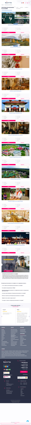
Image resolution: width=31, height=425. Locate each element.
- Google (21, 392)
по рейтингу (21, 7)
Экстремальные (13, 345)
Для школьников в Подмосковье (13, 335)
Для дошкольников (22, 329)
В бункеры (21, 341)
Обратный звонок (23, 371)
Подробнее (22, 32)
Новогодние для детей (14, 329)
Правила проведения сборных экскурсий (18, 354)
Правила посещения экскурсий (16, 353)
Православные (13, 334)
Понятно (15, 423)
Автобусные (3, 330)
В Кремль (3, 329)
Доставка (3, 353)
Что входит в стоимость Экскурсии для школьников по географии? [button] (12, 300)
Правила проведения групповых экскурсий (7, 354)
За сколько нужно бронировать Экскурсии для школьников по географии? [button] (14, 293)
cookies (16, 422)
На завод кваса (13, 338)
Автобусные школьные (23, 335)
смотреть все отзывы (15, 306)
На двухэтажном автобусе (5, 342)
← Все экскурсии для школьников (7, 10)
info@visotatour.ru (25, 374)
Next (28, 265)
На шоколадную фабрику (14, 330)
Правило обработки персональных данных (21, 355)
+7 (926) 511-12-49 (24, 365)
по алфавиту (26, 7)
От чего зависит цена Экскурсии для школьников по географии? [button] (12, 285)
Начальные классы (22, 330)
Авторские (3, 335)
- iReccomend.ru (22, 395)
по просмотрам (18, 8)
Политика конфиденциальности (15, 401)
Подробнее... (18, 422)
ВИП (2, 340)
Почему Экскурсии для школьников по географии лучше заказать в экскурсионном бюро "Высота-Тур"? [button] (15, 290)
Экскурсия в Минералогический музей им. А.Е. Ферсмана (15, 223)
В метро (3, 336)
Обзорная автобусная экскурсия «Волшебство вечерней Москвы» (15, 245)
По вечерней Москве (4, 341)
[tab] (15, 286)
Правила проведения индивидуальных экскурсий (8, 355)
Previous (2, 265)
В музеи (12, 340)
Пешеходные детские (14, 344)
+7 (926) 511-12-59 (24, 367)
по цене (17, 7)
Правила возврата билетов (8, 353)
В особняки (21, 340)
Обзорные (3, 334)
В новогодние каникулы (23, 345)
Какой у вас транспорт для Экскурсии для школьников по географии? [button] (13, 295)
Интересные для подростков (14, 339)
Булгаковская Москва (23, 339)
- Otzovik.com (22, 393)
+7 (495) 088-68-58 (24, 362)
